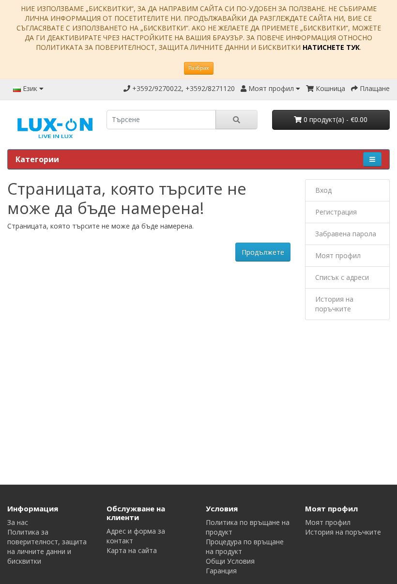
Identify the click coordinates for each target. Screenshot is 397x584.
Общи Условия (230, 561)
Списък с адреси (342, 277)
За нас (17, 522)
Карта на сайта (132, 550)
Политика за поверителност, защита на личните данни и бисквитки (47, 546)
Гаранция (221, 570)
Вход (323, 190)
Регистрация (336, 211)
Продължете (263, 252)
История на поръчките (334, 303)
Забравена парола (345, 233)
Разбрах (198, 67)
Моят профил (338, 255)
